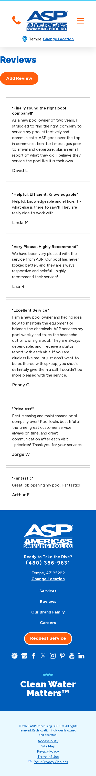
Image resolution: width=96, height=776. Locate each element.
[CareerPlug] (14, 656)
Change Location (58, 39)
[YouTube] (72, 656)
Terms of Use (48, 757)
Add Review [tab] (19, 78)
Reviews (48, 601)
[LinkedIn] (81, 656)
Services (48, 591)
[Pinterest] (62, 656)
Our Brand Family (48, 612)
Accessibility (48, 741)
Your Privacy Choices (51, 762)
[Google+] (24, 656)
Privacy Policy (48, 751)
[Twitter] (43, 656)
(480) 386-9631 (48, 563)
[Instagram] (53, 656)
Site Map (48, 746)
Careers (48, 622)
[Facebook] (34, 656)
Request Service (48, 638)
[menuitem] (48, 591)
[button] (80, 20)
